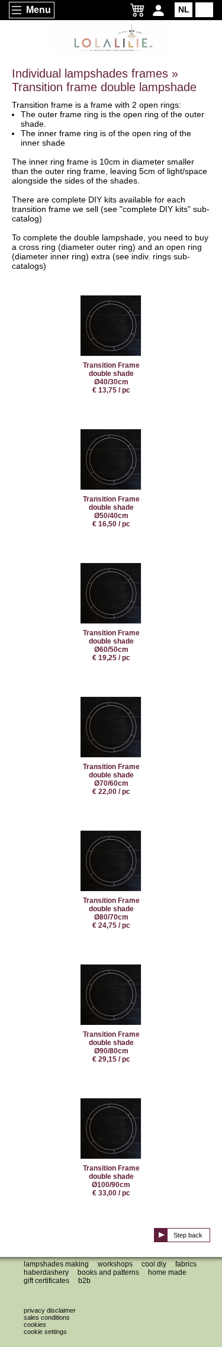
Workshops (115, 1264)
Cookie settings (45, 1331)
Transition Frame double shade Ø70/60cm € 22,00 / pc (111, 779)
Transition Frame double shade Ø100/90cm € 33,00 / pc (111, 1180)
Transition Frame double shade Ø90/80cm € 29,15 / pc (111, 1046)
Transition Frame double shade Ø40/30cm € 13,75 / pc (111, 377)
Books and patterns (108, 1272)
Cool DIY (153, 1264)
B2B (84, 1281)
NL (183, 9)
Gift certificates (46, 1281)
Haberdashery (46, 1272)
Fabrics (186, 1264)
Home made (167, 1272)
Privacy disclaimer (50, 1310)
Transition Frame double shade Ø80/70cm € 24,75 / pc (111, 913)
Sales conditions (47, 1317)
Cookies (35, 1324)
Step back (187, 1235)
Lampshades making (56, 1264)
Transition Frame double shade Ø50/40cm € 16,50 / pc (111, 511)
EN (204, 9)
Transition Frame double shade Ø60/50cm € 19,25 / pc (111, 645)
